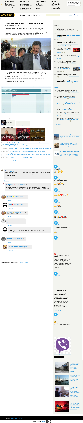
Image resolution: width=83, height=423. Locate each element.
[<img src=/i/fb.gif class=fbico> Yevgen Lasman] (5, 249)
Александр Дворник (11, 171)
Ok (47, 421)
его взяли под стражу (74, 75)
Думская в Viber (57, 354)
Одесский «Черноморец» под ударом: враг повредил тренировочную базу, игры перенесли (57, 5)
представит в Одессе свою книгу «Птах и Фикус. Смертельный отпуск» (68, 102)
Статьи (22, 15)
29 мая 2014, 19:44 (17, 238)
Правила (21, 262)
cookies (43, 421)
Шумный (9, 238)
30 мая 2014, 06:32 (18, 229)
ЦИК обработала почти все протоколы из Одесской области (21, 157)
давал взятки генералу (72, 81)
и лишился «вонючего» (68, 82)
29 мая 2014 (7, 21)
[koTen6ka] (3, 199)
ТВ (34, 15)
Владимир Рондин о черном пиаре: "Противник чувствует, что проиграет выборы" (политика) (25, 146)
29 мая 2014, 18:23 (17, 220)
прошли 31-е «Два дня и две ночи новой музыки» (64, 51)
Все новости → (57, 124)
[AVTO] (3, 222)
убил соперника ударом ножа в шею (68, 114)
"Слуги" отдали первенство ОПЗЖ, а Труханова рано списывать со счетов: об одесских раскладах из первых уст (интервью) (8, 137)
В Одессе (59, 28)
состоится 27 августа (67, 109)
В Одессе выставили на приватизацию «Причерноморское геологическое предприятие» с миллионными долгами (75, 367)
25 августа (56, 87)
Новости (28, 15)
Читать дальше (57, 270)
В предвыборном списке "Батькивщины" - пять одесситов (24, 153)
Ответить (6, 180)
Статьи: (55, 132)
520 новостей (8, 125)
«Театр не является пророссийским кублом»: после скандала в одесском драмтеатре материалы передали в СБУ (69, 145)
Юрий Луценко (60, 102)
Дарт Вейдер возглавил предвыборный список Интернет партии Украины (27, 151)
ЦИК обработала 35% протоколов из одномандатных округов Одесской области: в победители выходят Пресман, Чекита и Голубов (25, 143)
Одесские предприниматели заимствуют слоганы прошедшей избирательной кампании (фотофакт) (25, 155)
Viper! (10, 204)
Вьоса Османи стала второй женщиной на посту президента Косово (37, 138)
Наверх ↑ (14, 160)
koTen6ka (9, 196)
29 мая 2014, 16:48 (19, 212)
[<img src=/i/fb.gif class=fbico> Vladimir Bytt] (3, 183)
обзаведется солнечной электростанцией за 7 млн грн (68, 57)
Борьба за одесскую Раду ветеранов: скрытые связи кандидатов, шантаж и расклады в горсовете (10, 4)
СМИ (38, 15)
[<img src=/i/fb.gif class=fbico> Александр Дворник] (2, 171)
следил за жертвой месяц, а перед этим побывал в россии (67, 44)
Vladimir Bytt (10, 184)
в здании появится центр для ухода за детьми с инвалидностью (67, 120)
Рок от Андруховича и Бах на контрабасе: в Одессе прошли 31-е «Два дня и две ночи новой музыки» (75, 406)
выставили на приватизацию (68, 28)
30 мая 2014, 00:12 (23, 246)
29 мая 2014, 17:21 (20, 184)
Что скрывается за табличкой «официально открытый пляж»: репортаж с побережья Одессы (70, 136)
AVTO (8, 220)
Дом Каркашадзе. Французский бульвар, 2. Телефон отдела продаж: (74, 3)
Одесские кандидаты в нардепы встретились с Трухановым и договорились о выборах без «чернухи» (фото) (26, 149)
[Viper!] (5, 207)
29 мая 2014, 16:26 (19, 196)
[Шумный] (3, 241)
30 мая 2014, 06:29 (18, 204)
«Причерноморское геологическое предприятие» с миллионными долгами (66, 30)
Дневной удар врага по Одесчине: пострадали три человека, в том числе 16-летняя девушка (41, 5)
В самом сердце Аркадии (63, 67)
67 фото (22, 125)
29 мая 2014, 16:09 (23, 171)
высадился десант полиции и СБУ (68, 36)
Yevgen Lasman (14, 246)
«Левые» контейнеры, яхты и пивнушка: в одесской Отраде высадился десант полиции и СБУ (75, 378)
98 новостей (18, 125)
